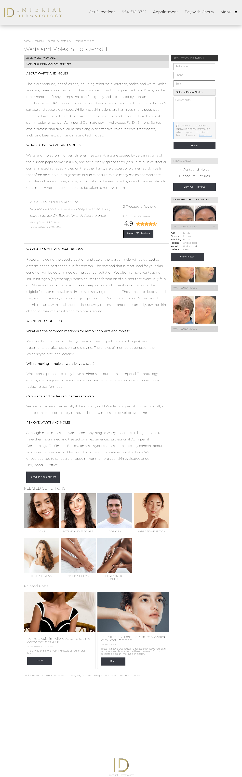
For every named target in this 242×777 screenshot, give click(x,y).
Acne (41, 531)
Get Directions (102, 12)
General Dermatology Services (49, 64)
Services (39, 40)
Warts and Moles (185, 226)
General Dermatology (59, 40)
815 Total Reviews (136, 216)
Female (187, 236)
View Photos (187, 257)
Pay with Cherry (199, 12)
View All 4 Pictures (194, 187)
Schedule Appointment (43, 477)
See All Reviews (138, 233)
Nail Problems (78, 576)
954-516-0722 (134, 12)
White (186, 239)
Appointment (165, 12)
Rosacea (115, 531)
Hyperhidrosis (41, 576)
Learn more (205, 135)
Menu (226, 12)
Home (27, 40)
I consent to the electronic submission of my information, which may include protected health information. (193, 130)
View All (49, 58)
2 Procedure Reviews (139, 206)
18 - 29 (186, 232)
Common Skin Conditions (114, 577)
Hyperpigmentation (151, 531)
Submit (194, 145)
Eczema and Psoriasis (78, 531)
